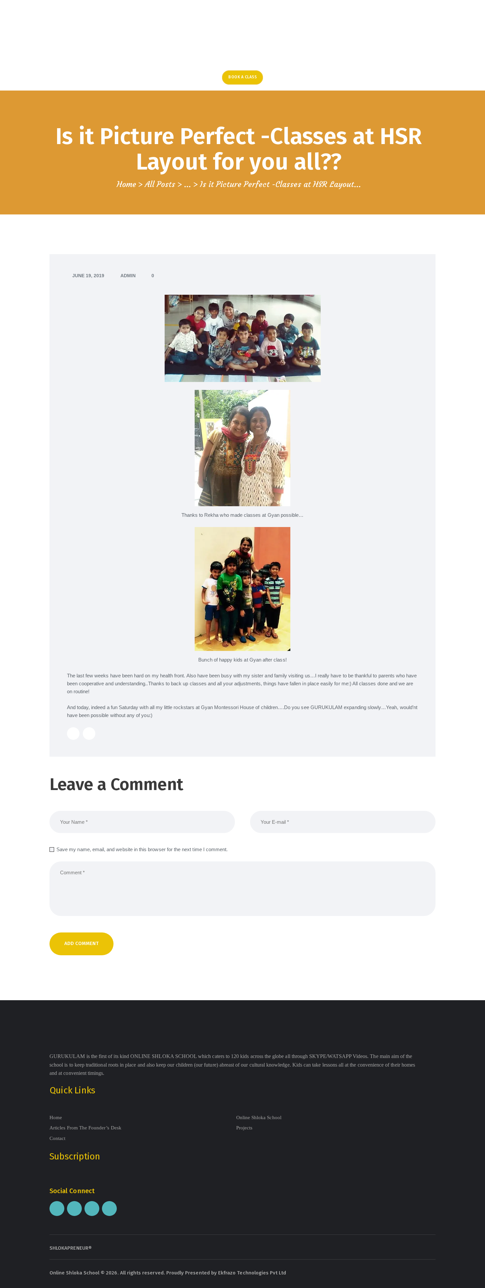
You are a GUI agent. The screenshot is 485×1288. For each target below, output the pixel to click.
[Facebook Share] (89, 733)
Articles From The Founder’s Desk (85, 1127)
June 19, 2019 (88, 275)
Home (126, 184)
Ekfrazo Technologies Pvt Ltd (252, 1273)
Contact (57, 1138)
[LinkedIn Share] (73, 733)
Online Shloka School (258, 1117)
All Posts (160, 184)
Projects (244, 1127)
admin (128, 275)
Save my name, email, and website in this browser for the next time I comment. (142, 849)
